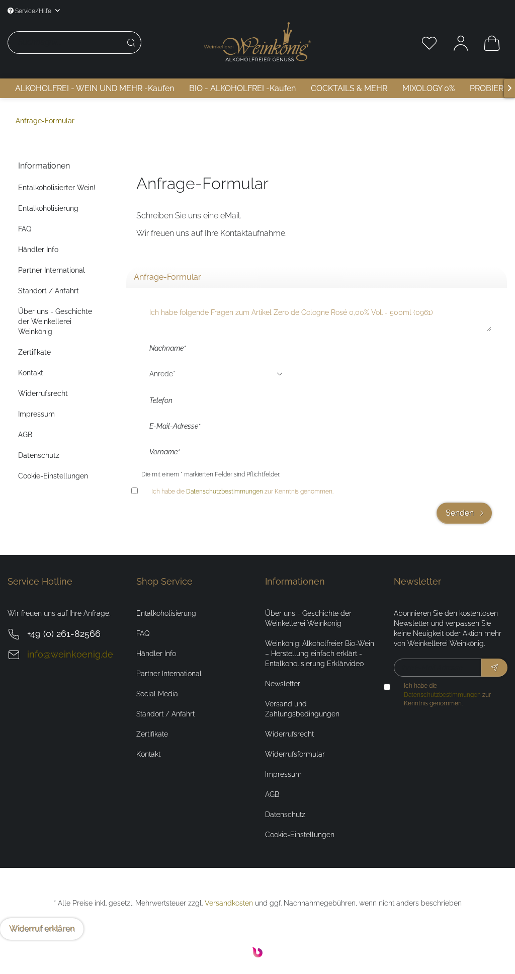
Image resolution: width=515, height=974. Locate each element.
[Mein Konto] (460, 42)
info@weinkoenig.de (70, 654)
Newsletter (282, 684)
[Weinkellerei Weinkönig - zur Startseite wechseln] (257, 42)
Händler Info (38, 250)
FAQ (24, 229)
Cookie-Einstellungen (53, 476)
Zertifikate (34, 352)
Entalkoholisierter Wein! (57, 188)
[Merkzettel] (429, 42)
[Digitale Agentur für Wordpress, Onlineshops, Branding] (257, 955)
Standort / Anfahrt (48, 291)
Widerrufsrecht (43, 393)
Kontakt (30, 373)
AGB (25, 435)
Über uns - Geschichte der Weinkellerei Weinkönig (55, 321)
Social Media (157, 694)
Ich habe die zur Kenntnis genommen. (242, 491)
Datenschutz (38, 455)
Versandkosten (229, 903)
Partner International (51, 270)
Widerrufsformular (295, 754)
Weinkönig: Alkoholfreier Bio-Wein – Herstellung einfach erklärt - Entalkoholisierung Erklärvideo (319, 653)
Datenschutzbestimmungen (224, 491)
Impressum (36, 414)
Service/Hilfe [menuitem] (33, 11)
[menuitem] (103, 42)
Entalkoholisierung (48, 208)
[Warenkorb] (491, 42)
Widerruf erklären (41, 928)
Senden (460, 513)
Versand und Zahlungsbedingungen (302, 709)
